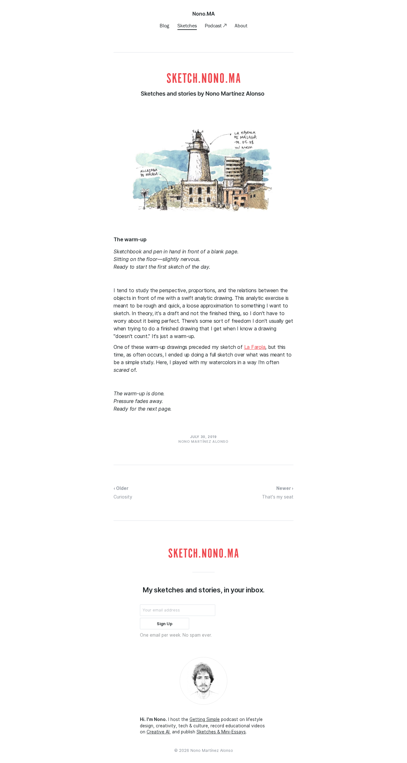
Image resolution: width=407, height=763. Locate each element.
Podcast (214, 25)
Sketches (187, 25)
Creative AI (158, 731)
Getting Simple (205, 719)
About (241, 25)
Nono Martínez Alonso (211, 750)
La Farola (255, 347)
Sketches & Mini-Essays (221, 731)
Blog (164, 25)
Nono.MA (203, 14)
